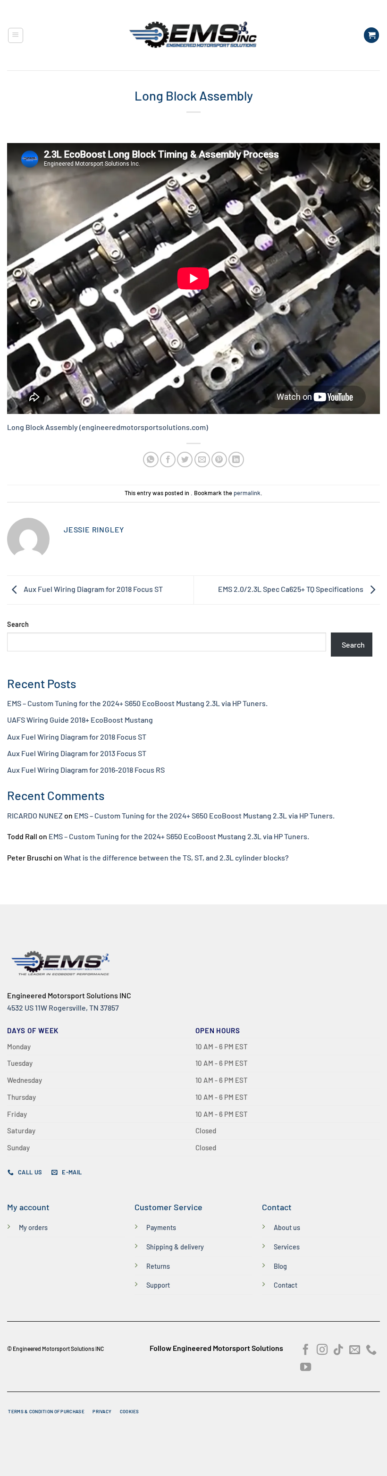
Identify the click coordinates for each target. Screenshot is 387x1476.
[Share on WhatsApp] (151, 459)
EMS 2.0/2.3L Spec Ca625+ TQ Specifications (291, 588)
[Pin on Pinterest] (219, 459)
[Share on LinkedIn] (236, 459)
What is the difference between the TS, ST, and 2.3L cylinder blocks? (176, 857)
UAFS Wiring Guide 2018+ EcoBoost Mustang (80, 719)
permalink (247, 493)
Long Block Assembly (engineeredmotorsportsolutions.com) (107, 426)
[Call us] (371, 1350)
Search (18, 624)
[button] (15, 35)
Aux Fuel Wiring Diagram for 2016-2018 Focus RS (86, 769)
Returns (158, 1266)
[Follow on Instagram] (322, 1350)
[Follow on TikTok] (338, 1350)
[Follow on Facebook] (305, 1350)
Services (287, 1247)
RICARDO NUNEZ (35, 815)
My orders (33, 1227)
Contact (285, 1285)
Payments (161, 1227)
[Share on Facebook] (168, 459)
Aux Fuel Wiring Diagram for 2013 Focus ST (76, 753)
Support (158, 1285)
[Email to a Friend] (202, 459)
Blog (280, 1266)
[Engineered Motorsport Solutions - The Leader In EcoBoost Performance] (193, 35)
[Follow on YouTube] (305, 1368)
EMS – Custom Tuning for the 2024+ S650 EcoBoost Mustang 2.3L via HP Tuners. (137, 703)
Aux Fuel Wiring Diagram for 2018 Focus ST (92, 588)
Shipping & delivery (175, 1247)
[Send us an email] (354, 1350)
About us (287, 1227)
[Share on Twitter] (185, 459)
